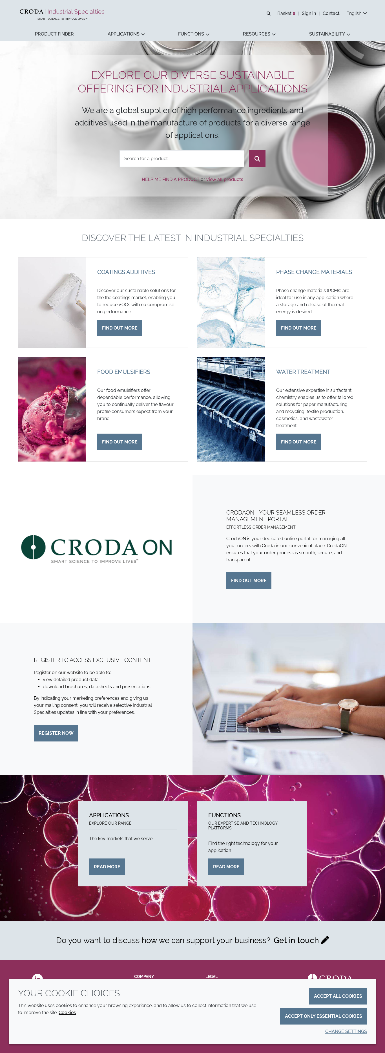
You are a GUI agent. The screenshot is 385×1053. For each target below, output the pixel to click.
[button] (54, 34)
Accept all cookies (338, 996)
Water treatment (303, 371)
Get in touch (296, 940)
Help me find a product (171, 179)
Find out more (120, 328)
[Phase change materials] (231, 302)
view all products (224, 179)
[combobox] (182, 158)
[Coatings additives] (52, 302)
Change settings (346, 1031)
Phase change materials (314, 272)
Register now (56, 733)
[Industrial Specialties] (63, 12)
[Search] (257, 158)
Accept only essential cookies (323, 1016)
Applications (109, 815)
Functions (224, 815)
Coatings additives (126, 272)
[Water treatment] (231, 409)
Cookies (67, 1012)
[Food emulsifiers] (52, 409)
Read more (107, 866)
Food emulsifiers (123, 371)
